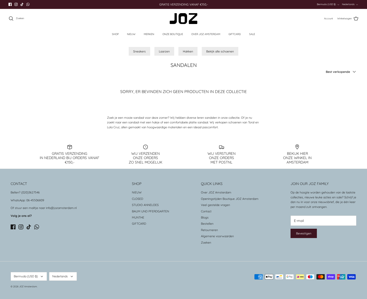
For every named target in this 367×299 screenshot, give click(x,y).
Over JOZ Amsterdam (216, 192)
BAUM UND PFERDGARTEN (150, 211)
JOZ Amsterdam (28, 286)
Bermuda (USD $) (326, 4)
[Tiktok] (22, 4)
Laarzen (164, 51)
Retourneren (209, 230)
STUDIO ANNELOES (145, 205)
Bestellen (207, 224)
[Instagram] (16, 4)
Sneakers (139, 51)
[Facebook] (10, 4)
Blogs (205, 217)
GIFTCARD (235, 34)
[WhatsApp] (28, 4)
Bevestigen (303, 233)
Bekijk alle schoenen (220, 51)
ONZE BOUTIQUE (172, 34)
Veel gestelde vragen (215, 205)
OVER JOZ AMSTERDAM (205, 34)
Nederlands (348, 4)
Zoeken (206, 242)
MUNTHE (138, 217)
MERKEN (149, 34)
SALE (252, 34)
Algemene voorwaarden (217, 236)
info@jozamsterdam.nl (61, 208)
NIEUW (131, 34)
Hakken (188, 51)
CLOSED (137, 199)
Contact (206, 211)
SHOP (115, 34)
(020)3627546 (30, 192)
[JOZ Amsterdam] (183, 18)
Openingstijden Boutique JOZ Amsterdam (229, 199)
